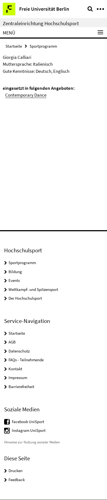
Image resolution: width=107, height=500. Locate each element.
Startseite (13, 46)
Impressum (18, 377)
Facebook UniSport (28, 421)
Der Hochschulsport (25, 298)
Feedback (17, 479)
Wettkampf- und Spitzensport (33, 289)
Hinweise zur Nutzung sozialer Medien (32, 442)
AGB (12, 342)
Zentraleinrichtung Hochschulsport (41, 23)
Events (14, 280)
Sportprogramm (43, 46)
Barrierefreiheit (21, 386)
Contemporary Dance (25, 95)
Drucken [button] (15, 470)
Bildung (15, 271)
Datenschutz (19, 351)
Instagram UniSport (29, 430)
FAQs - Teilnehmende (26, 359)
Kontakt (15, 368)
